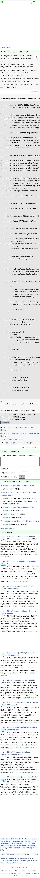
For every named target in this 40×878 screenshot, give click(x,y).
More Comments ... (7, 528)
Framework (34, 839)
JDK (8, 47)
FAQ (15, 863)
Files (2, 860)
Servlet (17, 848)
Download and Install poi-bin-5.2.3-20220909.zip (21, 521)
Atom (32, 854)
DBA (17, 858)
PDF (19, 845)
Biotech (9, 839)
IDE (25, 841)
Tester (2, 858)
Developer (10, 858)
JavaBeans (4, 843)
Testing (29, 848)
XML (2, 850)
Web (34, 848)
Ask (36, 854)
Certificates (9, 860)
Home (2, 47)
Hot (7, 854)
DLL (34, 858)
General (9, 841)
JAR (29, 858)
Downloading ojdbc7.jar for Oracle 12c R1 (18, 507)
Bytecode (17, 839)
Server (10, 848)
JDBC (12, 843)
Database (25, 839)
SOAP (23, 848)
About (12, 854)
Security (3, 848)
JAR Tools (32, 841)
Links (23, 860)
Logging (27, 843)
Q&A (28, 860)
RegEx (17, 860)
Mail (33, 843)
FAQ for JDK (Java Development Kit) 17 (18, 443)
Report (24, 845)
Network (13, 845)
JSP (21, 843)
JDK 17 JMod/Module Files (12, 439)
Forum (20, 863)
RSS (27, 854)
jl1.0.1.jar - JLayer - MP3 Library (15, 514)
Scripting (31, 845)
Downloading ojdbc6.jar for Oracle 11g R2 (18, 485)
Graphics (16, 841)
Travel (9, 863)
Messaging (4, 845)
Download (5, 422)
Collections (19, 854)
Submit (21, 477)
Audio (2, 839)
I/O (22, 841)
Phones (3, 863)
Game (2, 841)
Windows (23, 858)
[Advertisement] (20, 25)
